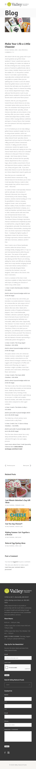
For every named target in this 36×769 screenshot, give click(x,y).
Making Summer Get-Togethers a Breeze (17, 533)
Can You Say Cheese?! (13, 524)
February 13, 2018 (19, 505)
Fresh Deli (24, 50)
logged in (15, 562)
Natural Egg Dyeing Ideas (15, 543)
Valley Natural (10, 50)
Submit (7, 675)
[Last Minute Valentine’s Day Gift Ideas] (18, 488)
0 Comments (8, 52)
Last (5, 709)
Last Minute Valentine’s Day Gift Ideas (17, 501)
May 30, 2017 (18, 537)
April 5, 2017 (18, 546)
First (5, 702)
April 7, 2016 (18, 50)
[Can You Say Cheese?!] (18, 514)
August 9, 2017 (19, 526)
